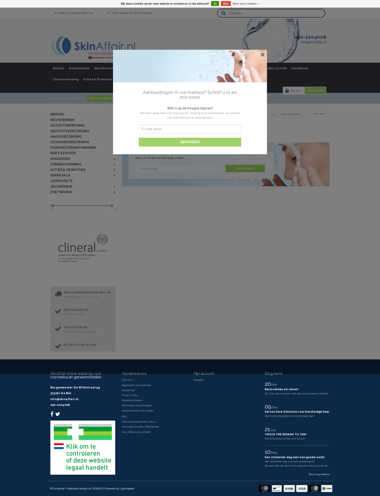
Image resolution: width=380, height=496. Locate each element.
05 (269, 406)
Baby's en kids (276, 68)
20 (268, 384)
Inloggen (198, 379)
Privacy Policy (130, 395)
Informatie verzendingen (137, 405)
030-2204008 (60, 404)
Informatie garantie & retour (139, 421)
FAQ (124, 416)
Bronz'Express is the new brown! (285, 438)
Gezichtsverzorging (70, 131)
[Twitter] (58, 415)
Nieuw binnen (79, 68)
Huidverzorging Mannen (73, 147)
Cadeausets (61, 181)
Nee (225, 3)
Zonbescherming (66, 79)
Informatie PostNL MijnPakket (140, 426)
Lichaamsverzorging (70, 142)
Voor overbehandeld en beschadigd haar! (290, 415)
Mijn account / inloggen (107, 98)
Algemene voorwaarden (136, 385)
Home (54, 98)
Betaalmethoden (132, 400)
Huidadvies (299, 68)
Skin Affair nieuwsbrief (136, 432)
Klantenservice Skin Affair (138, 410)
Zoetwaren (61, 192)
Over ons (127, 379)
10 (268, 451)
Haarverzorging (66, 136)
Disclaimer (128, 390)
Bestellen (315, 90)
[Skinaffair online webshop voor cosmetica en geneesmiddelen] (94, 46)
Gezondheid (61, 186)
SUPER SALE (60, 175)
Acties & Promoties (98, 79)
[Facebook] (52, 415)
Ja (215, 3)
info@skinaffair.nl (64, 399)
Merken (58, 68)
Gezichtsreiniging (107, 68)
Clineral (78, 98)
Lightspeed (127, 488)
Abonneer (245, 168)
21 (268, 429)
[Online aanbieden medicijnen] (82, 447)
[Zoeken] (223, 13)
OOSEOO (97, 488)
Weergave (319, 113)
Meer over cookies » (246, 3)
